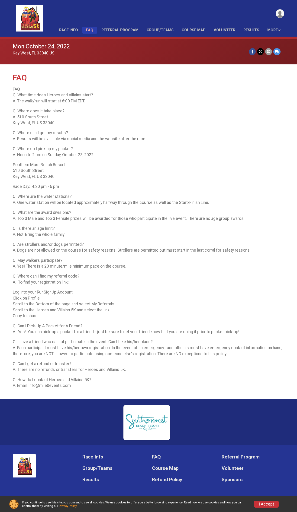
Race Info (68, 30)
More (272, 30)
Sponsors (232, 479)
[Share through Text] (277, 51)
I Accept (266, 504)
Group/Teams (160, 30)
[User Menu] (280, 13)
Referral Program (120, 30)
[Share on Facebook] (252, 51)
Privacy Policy (68, 506)
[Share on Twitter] (260, 51)
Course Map (194, 30)
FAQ (89, 30)
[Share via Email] (268, 51)
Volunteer (224, 30)
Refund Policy (167, 479)
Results (251, 30)
